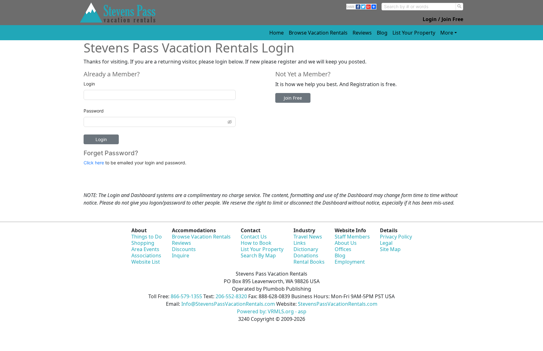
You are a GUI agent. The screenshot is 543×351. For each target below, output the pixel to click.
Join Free (293, 98)
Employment (350, 261)
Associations (146, 255)
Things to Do (146, 236)
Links (299, 242)
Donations (305, 255)
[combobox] (418, 6)
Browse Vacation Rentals (318, 32)
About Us (346, 242)
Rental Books (309, 261)
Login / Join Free (443, 19)
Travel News (307, 236)
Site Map (390, 249)
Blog (382, 32)
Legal (386, 242)
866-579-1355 (186, 296)
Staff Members (352, 236)
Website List (145, 261)
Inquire (180, 255)
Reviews (362, 32)
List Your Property (413, 32)
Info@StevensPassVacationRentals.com (228, 303)
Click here (94, 162)
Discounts (184, 249)
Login (89, 83)
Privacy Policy (396, 236)
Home (276, 32)
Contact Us (254, 236)
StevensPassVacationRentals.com (337, 303)
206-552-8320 (231, 296)
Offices (343, 249)
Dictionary (305, 249)
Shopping (142, 242)
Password (94, 110)
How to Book (256, 242)
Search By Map (258, 255)
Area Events (145, 249)
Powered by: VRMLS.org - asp (271, 311)
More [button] (446, 32)
